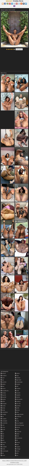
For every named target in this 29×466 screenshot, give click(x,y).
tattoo (17, 433)
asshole (4, 382)
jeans (3, 455)
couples (4, 418)
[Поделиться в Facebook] (5, 4)
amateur (4, 375)
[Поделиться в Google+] (10, 4)
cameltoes (5, 412)
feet (3, 433)
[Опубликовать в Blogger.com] (3, 4)
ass (3, 380)
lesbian (18, 377)
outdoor (18, 401)
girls (3, 440)
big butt (4, 397)
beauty (4, 392)
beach (3, 388)
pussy (18, 410)
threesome (19, 438)
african (4, 373)
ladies (18, 373)
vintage (18, 449)
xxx (17, 455)
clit (3, 416)
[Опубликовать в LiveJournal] (14, 4)
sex (17, 418)
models (18, 388)
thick (17, 436)
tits (17, 440)
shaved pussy (20, 425)
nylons (18, 397)
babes (3, 384)
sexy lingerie (19, 423)
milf (17, 386)
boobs (3, 405)
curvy (3, 427)
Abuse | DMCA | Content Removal (10, 460)
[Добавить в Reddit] (19, 4)
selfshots (18, 416)
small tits (18, 431)
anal (3, 377)
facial (3, 429)
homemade (5, 451)
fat (2, 431)
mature (18, 384)
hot (3, 453)
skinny (18, 427)
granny (4, 442)
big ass (4, 395)
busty (3, 410)
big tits (4, 399)
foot (3, 436)
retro (17, 412)
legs (17, 375)
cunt (3, 425)
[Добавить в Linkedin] (12, 4)
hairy (3, 444)
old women (19, 399)
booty (3, 408)
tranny (18, 442)
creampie (4, 421)
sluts (17, 429)
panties (18, 405)
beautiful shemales (7, 390)
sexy (17, 421)
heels (3, 449)
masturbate (19, 382)
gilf (3, 438)
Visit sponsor (19, 49)
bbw (3, 386)
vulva (17, 451)
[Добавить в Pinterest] (17, 4)
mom (17, 390)
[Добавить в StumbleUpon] (21, 4)
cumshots (4, 423)
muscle (18, 392)
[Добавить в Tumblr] (24, 4)
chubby (4, 414)
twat (17, 444)
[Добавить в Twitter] (26, 4)
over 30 (18, 403)
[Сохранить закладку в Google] (7, 4)
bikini (3, 401)
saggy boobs (19, 414)
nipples (18, 395)
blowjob (4, 403)
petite (17, 408)
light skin (18, 380)
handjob (4, 446)
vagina (18, 446)
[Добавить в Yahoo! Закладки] (14, 6)
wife (17, 453)
